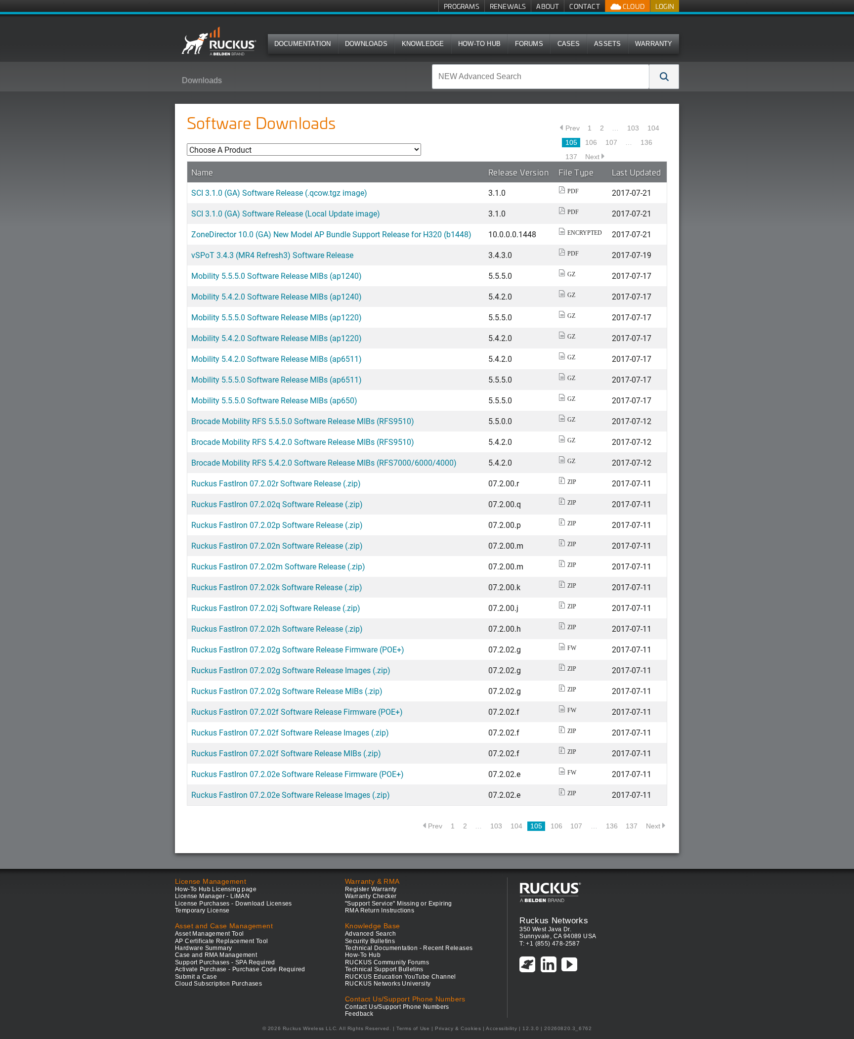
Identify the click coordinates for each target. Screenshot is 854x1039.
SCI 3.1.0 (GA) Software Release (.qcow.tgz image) (279, 192)
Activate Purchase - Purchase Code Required (240, 969)
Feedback (359, 1013)
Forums (529, 43)
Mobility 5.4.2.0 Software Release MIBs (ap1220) (276, 338)
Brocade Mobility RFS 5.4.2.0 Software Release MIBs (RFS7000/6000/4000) (324, 462)
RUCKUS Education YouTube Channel (400, 976)
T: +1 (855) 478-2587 (549, 943)
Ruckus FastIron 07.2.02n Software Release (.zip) (277, 545)
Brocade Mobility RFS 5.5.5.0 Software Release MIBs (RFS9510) (302, 421)
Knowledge (423, 43)
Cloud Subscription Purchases (218, 983)
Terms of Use (412, 1028)
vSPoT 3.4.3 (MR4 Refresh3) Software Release (272, 255)
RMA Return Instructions (379, 910)
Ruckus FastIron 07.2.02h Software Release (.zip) (277, 628)
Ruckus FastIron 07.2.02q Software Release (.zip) (277, 504)
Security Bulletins (370, 941)
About (547, 6)
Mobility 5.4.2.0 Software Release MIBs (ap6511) (276, 358)
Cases (568, 43)
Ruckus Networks (553, 920)
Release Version (518, 172)
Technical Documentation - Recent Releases (408, 948)
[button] (664, 76)
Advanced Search (370, 933)
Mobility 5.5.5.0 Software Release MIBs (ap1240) (276, 275)
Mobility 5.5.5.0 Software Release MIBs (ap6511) (276, 379)
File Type (576, 172)
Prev (572, 128)
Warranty (654, 43)
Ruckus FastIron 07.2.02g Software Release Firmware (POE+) (297, 649)
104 (653, 128)
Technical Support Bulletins (384, 969)
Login (664, 6)
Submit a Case (196, 976)
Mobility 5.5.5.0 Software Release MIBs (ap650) (274, 400)
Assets (607, 43)
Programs (461, 6)
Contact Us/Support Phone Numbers (397, 1006)
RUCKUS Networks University (387, 983)
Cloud (633, 6)
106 (591, 142)
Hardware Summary (203, 948)
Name (202, 172)
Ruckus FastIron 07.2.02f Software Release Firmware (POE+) (297, 711)
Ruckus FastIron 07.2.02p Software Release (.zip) (277, 525)
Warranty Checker (370, 896)
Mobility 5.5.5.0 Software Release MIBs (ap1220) (276, 317)
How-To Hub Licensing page (215, 889)
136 (646, 142)
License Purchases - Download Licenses (233, 903)
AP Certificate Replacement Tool (221, 941)
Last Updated (636, 172)
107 (611, 142)
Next (592, 157)
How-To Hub (479, 43)
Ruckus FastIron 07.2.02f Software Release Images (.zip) (290, 732)
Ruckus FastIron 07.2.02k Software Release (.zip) (276, 587)
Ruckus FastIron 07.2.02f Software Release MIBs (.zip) (286, 753)
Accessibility (501, 1028)
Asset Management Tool (209, 933)
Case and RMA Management (216, 955)
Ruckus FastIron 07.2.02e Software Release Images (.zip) (290, 794)
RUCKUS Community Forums (387, 962)
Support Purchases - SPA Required (225, 962)
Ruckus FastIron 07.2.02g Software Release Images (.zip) (290, 670)
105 (571, 142)
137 (571, 157)
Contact (584, 6)
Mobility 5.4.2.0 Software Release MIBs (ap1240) (276, 296)
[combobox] (540, 76)
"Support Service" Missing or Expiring (398, 903)
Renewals (508, 6)
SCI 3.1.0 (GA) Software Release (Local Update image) (285, 213)
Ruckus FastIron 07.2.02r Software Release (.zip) (276, 483)
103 (633, 128)
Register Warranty (371, 889)
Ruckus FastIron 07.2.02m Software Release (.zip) (278, 566)
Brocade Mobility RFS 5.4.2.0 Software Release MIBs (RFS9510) (302, 441)
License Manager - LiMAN (212, 896)
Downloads (366, 43)
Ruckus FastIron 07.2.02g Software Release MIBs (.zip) (287, 691)
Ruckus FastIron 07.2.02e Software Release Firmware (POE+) (297, 774)
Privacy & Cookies (458, 1028)
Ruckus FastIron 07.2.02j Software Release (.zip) (275, 608)
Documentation (302, 43)
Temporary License (202, 910)
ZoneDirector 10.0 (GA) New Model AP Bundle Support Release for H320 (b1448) (331, 234)
